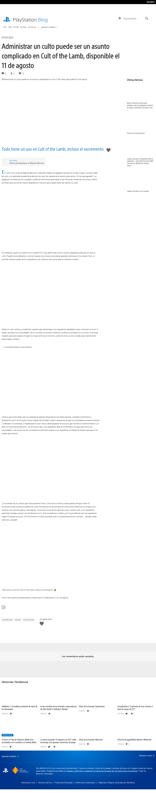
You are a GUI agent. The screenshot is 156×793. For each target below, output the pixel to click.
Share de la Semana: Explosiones (92, 706)
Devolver (18, 620)
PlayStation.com (28, 782)
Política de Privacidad (63, 782)
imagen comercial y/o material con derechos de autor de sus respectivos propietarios (102, 771)
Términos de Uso (45, 782)
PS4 (10, 27)
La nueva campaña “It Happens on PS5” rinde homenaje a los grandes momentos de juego (58, 741)
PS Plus (23, 27)
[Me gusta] (11, 714)
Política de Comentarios (85, 782)
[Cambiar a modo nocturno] (119, 18)
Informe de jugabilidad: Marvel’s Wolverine (134, 739)
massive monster (28, 620)
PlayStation (30, 19)
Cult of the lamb (7, 620)
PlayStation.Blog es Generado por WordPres (116, 782)
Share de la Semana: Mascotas (91, 739)
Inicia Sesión (129, 18)
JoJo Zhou (13, 160)
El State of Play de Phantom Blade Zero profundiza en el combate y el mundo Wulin (19, 741)
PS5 (5, 27)
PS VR (16, 27)
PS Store (32, 27)
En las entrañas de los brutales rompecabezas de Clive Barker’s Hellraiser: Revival (58, 707)
